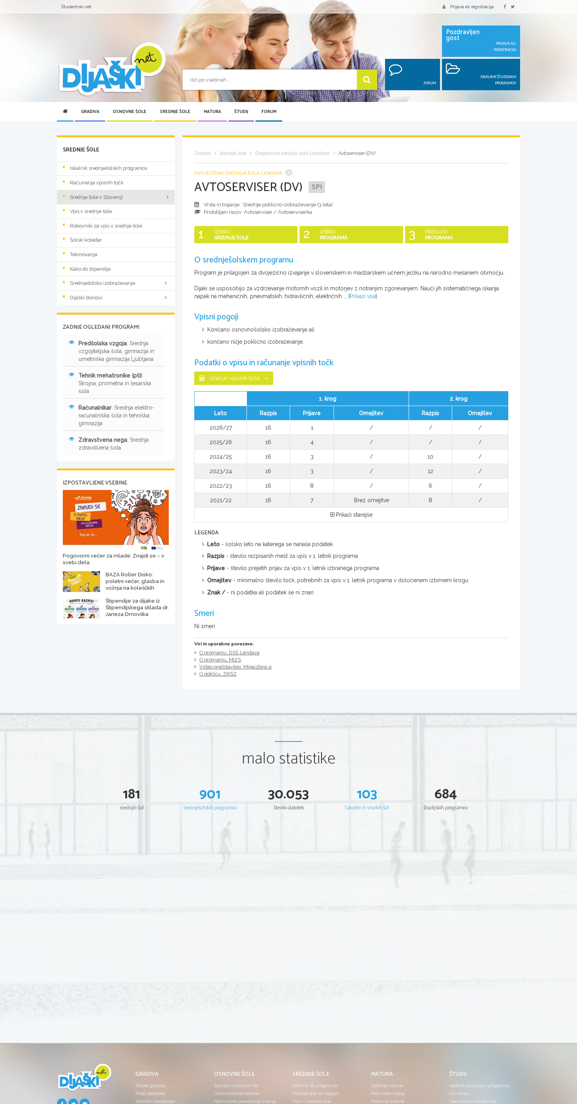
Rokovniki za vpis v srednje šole (106, 226)
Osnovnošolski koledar (236, 1093)
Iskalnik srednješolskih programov (109, 168)
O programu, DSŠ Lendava (229, 653)
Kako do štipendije (90, 269)
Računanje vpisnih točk (97, 183)
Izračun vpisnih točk (235, 378)
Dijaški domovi (86, 298)
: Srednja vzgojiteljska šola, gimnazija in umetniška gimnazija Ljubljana (116, 351)
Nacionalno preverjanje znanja (245, 1101)
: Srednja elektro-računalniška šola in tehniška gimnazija (117, 415)
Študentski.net (76, 6)
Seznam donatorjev (155, 1101)
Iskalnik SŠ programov (315, 1085)
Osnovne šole (129, 111)
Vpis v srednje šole (91, 211)
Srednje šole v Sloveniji (96, 197)
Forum (268, 111)
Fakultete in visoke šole (473, 1101)
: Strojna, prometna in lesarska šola (115, 383)
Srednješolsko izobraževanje (102, 283)
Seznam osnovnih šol (236, 1085)
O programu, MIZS (220, 660)
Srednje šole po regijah (315, 1093)
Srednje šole (175, 111)
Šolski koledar (86, 240)
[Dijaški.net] (84, 1080)
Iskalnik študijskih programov (479, 1085)
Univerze (458, 1093)
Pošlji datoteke (150, 1093)
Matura (212, 111)
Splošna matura (387, 1085)
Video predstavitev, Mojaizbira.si (235, 667)
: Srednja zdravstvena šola (114, 444)
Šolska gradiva (150, 1085)
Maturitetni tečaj (388, 1093)
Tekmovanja (83, 254)
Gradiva (90, 111)
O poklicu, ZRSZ (218, 674)
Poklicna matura (387, 1101)
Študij (241, 111)
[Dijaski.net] (112, 69)
